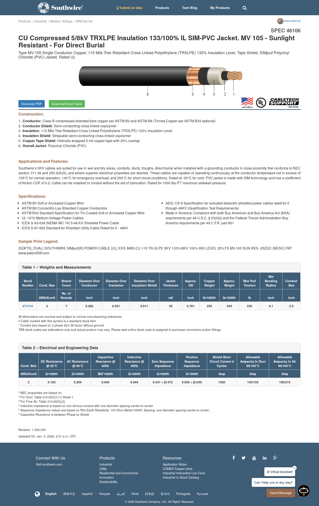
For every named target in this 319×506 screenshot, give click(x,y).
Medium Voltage (61, 21)
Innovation (106, 477)
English (51, 493)
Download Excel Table (67, 104)
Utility (103, 468)
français (104, 493)
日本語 (149, 493)
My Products (220, 7)
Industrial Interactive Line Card (184, 473)
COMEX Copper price (177, 468)
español (87, 493)
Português (183, 493)
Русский (202, 493)
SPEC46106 (84, 21)
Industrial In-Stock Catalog (181, 477)
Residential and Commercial (118, 473)
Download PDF (31, 104)
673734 (28, 306)
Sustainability (108, 481)
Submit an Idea (130, 7)
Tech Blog (189, 7)
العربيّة (121, 493)
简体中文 (69, 493)
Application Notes (175, 464)
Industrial (40, 21)
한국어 (165, 493)
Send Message (281, 493)
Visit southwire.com (49, 464)
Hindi (135, 493)
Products (24, 21)
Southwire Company (147, 501)
